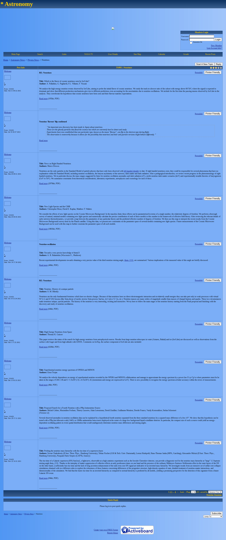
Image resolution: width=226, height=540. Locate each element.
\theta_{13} (128, 260)
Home (5, 60)
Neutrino (210, 495)
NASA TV (88, 54)
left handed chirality (131, 171)
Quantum (218, 495)
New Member (216, 45)
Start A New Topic (204, 64)
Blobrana (7, 71)
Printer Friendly (212, 72)
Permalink (199, 72)
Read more (43, 98)
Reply (218, 64)
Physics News (33, 60)
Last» (182, 492)
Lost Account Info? (214, 48)
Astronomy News (18, 60)
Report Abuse (112, 533)
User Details (113, 54)
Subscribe (216, 513)
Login (218, 39)
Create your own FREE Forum (106, 530)
